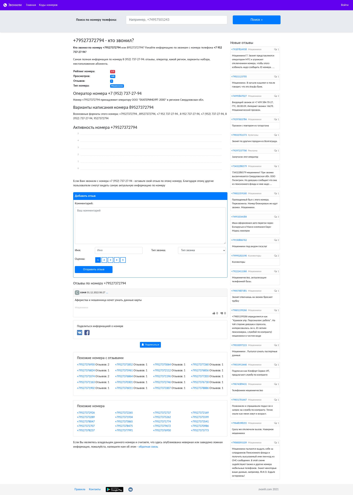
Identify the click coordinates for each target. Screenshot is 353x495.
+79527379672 (162, 426)
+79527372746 (162, 382)
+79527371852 (124, 364)
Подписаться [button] (152, 344)
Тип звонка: (158, 250)
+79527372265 (124, 412)
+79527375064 (162, 364)
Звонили (14, 5)
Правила (79, 489)
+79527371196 (162, 376)
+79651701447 (239, 400)
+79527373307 (162, 388)
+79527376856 (200, 370)
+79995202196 (239, 255)
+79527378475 (124, 426)
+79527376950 (86, 364)
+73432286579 (239, 166)
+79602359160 (239, 193)
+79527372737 (162, 412)
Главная (31, 5)
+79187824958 (239, 49)
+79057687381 (239, 291)
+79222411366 (239, 271)
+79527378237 (86, 430)
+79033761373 (239, 135)
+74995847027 (239, 96)
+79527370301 (124, 382)
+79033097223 (239, 345)
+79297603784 (239, 119)
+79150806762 (239, 240)
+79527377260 (200, 364)
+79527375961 (124, 370)
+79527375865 (124, 421)
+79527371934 (124, 417)
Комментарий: (84, 203)
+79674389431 (239, 384)
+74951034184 (239, 217)
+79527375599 (200, 417)
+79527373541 (200, 421)
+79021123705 (239, 76)
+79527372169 (200, 412)
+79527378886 (200, 388)
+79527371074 (86, 376)
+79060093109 (239, 442)
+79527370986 (200, 426)
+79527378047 (86, 421)
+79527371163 (86, 382)
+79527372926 (86, 412)
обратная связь (148, 446)
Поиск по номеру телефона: (96, 20)
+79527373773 (200, 430)
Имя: (78, 250)
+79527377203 (200, 376)
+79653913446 (239, 364)
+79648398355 (239, 423)
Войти (345, 5)
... (107, 292)
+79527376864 (124, 376)
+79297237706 (239, 150)
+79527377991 (124, 430)
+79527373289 (86, 417)
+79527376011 (124, 388)
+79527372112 (162, 370)
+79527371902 (86, 388)
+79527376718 (200, 382)
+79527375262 (162, 417)
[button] (257, 19)
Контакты (95, 489)
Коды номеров (48, 5)
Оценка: (80, 259)
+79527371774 (162, 421)
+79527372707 (86, 426)
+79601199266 (239, 310)
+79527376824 (86, 370)
